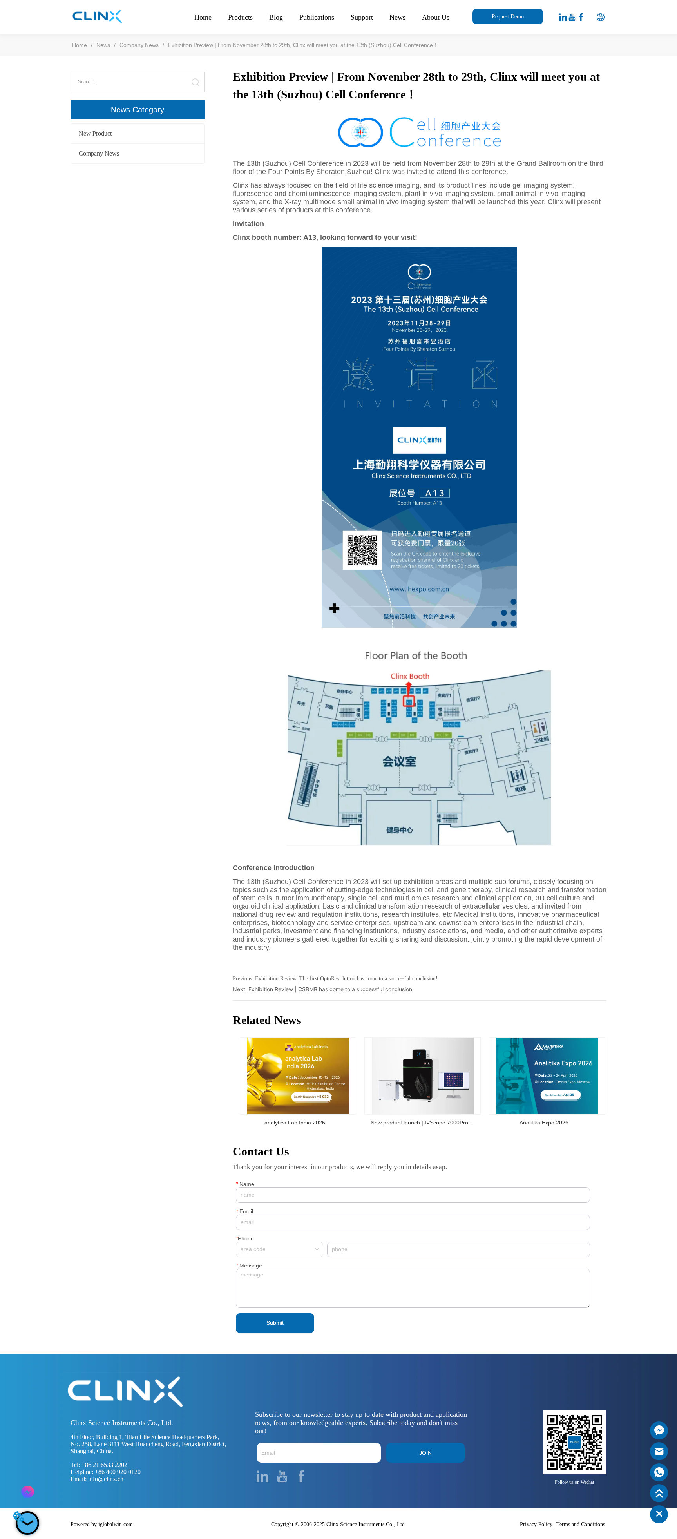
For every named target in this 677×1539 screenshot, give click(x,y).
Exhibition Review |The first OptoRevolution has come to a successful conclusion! (346, 978)
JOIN (425, 1453)
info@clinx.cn (105, 1479)
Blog (276, 17)
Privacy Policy (536, 1524)
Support (362, 17)
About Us (435, 17)
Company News (139, 45)
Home (203, 17)
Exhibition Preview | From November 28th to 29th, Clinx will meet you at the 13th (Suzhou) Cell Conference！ (303, 45)
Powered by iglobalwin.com (102, 1524)
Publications (316, 17)
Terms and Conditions (580, 1524)
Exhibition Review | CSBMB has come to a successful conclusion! (331, 989)
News (397, 17)
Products (240, 17)
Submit (275, 1323)
